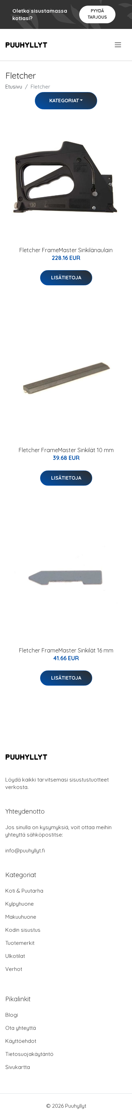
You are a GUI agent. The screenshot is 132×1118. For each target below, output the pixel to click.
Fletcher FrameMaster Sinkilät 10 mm (66, 450)
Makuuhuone (20, 916)
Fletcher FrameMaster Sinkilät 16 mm (66, 650)
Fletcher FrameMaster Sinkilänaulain (66, 250)
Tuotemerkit (19, 943)
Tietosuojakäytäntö (29, 1054)
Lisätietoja (66, 277)
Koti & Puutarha (24, 890)
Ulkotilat (15, 956)
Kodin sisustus (22, 929)
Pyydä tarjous (97, 14)
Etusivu (13, 86)
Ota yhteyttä (20, 1028)
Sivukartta (17, 1067)
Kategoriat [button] (64, 100)
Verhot (13, 969)
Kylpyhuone (19, 903)
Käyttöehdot (20, 1041)
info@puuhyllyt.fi (25, 850)
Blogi (11, 1014)
